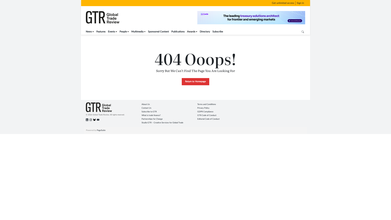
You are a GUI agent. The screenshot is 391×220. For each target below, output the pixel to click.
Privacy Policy (203, 108)
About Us (146, 104)
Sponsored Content (158, 31)
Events (111, 31)
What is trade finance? (151, 115)
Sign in (300, 3)
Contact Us (146, 108)
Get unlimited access (283, 3)
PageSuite (101, 130)
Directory (205, 31)
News (89, 31)
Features (101, 31)
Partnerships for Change (152, 119)
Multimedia (137, 31)
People (123, 31)
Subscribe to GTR (149, 112)
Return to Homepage (195, 81)
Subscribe (217, 31)
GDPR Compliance (205, 112)
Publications (178, 31)
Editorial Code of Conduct (208, 119)
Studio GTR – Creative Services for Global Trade (162, 123)
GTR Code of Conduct (206, 115)
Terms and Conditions (206, 104)
